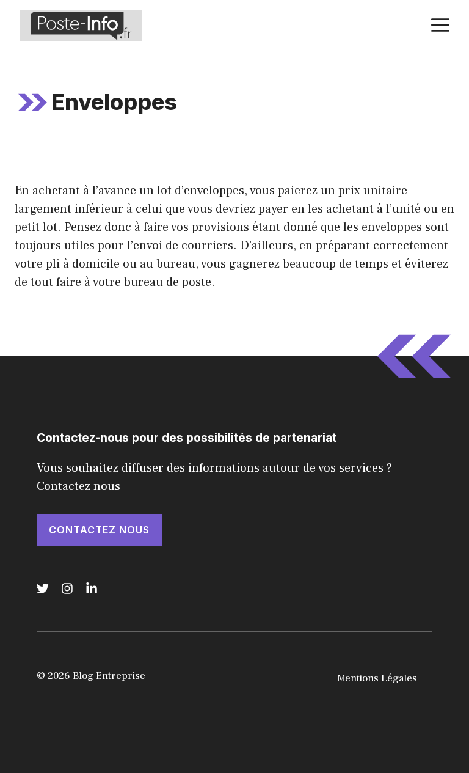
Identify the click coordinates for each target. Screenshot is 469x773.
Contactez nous (99, 530)
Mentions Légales (377, 678)
